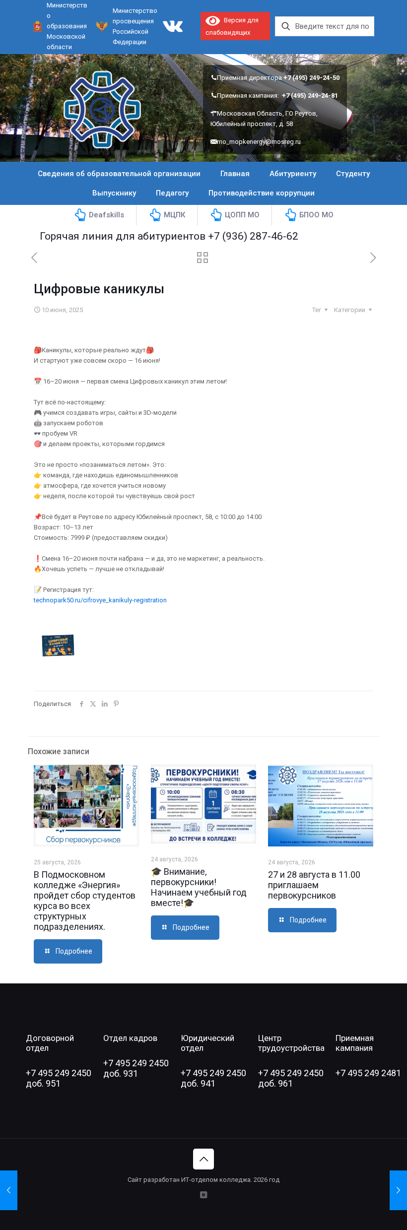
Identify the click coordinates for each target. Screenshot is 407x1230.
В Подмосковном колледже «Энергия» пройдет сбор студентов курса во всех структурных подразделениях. (85, 900)
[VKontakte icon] (203, 1194)
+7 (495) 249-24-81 (310, 95)
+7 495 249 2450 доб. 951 (58, 1078)
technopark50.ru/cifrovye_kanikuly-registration (100, 600)
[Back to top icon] (203, 1159)
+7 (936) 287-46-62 (237, 236)
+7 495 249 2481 (368, 1073)
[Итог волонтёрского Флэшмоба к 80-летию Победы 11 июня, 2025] (398, 1190)
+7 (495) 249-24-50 (311, 77)
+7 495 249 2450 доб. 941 (213, 1078)
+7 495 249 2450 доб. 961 (291, 1078)
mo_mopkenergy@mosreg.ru (259, 141)
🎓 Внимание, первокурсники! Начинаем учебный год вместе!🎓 (199, 887)
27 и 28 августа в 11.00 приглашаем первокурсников (314, 885)
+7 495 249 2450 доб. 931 (136, 1068)
